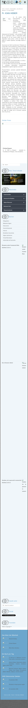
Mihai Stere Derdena (14, 648)
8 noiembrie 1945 (13, 680)
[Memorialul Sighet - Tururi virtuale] (13, 179)
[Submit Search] (3, 164)
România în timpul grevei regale (17, 684)
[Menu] (25, 2)
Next (24, 141)
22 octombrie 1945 (13, 689)
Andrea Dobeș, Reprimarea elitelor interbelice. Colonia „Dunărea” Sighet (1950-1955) (14, 664)
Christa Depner (12, 643)
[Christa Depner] (14, 135)
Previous (3, 141)
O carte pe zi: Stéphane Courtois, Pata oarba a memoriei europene (17, 658)
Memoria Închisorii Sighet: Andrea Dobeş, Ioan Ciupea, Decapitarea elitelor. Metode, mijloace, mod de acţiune (14, 670)
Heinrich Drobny (13, 638)
